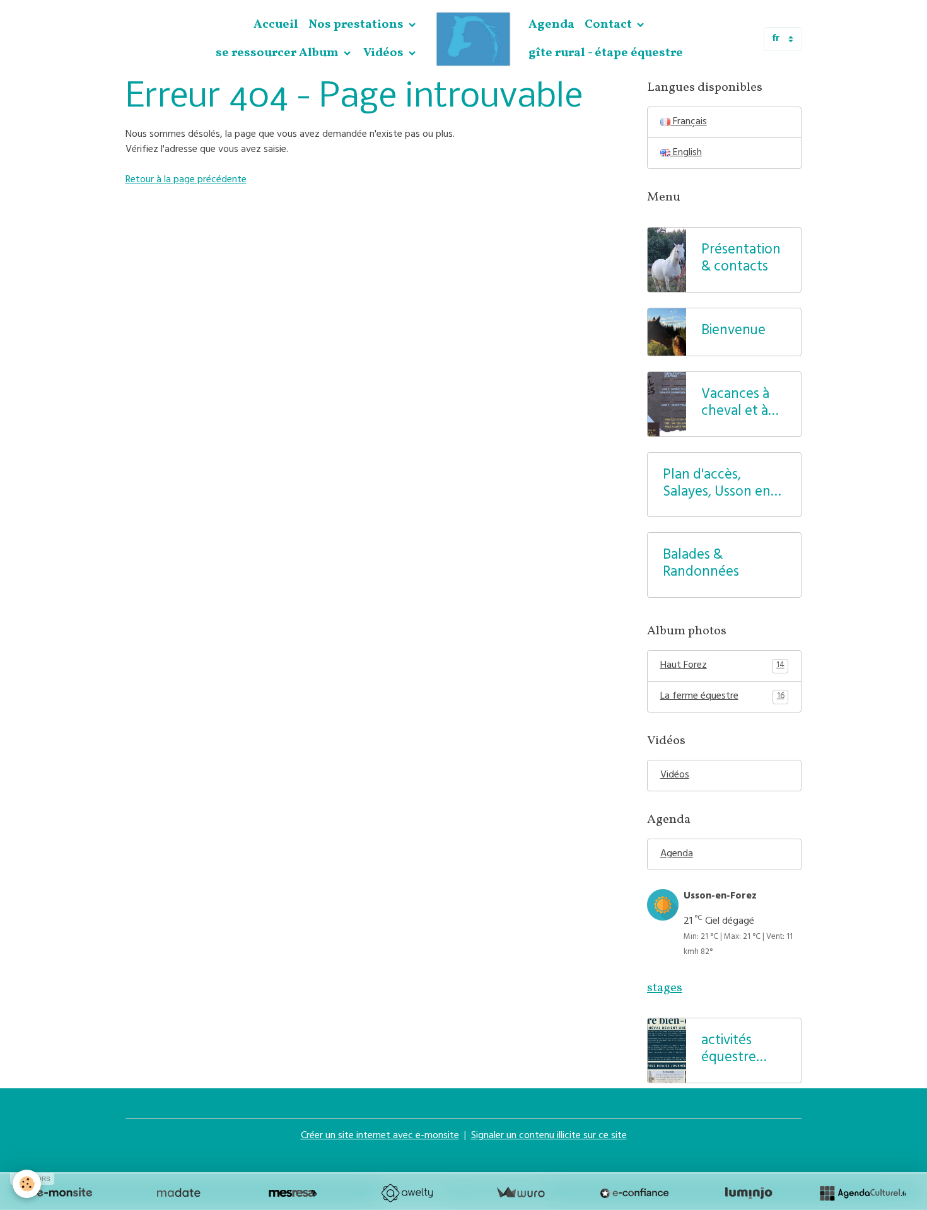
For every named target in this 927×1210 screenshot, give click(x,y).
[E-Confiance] (634, 1193)
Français (688, 122)
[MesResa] (292, 1193)
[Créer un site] (64, 1193)
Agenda (551, 24)
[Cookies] (27, 1184)
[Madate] (178, 1193)
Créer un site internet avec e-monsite (380, 1136)
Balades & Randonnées (701, 565)
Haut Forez (722, 665)
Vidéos (384, 53)
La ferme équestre (722, 696)
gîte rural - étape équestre (605, 53)
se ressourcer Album (278, 53)
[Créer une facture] (520, 1193)
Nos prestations (357, 24)
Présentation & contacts (741, 260)
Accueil (276, 24)
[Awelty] (406, 1193)
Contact (609, 24)
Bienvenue (733, 331)
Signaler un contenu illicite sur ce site (549, 1136)
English (686, 153)
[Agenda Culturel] (862, 1193)
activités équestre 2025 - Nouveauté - (739, 1050)
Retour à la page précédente (186, 180)
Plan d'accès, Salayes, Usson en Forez (717, 485)
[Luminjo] (748, 1193)
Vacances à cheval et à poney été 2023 (735, 404)
